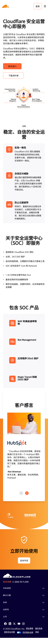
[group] (24, 440)
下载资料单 (13, 75)
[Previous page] (21, 493)
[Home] (5, 6)
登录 (38, 6)
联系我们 (12, 66)
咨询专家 (24, 560)
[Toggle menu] (45, 6)
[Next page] (27, 493)
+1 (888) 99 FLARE (20, 581)
